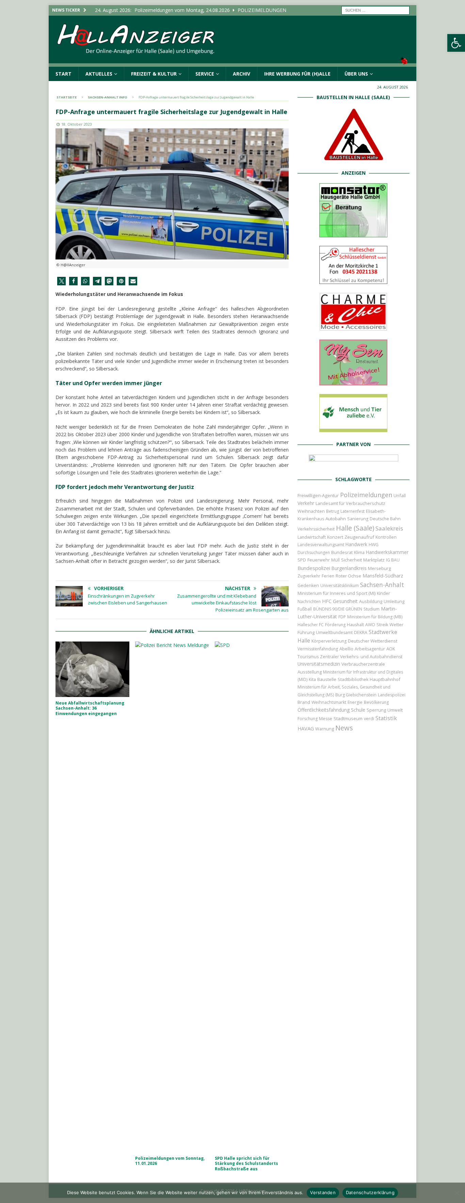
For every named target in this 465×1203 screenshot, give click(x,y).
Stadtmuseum (348, 718)
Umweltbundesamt (334, 632)
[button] (456, 43)
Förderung (335, 625)
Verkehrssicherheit (316, 529)
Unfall (400, 495)
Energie (355, 702)
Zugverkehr (309, 576)
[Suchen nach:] (375, 9)
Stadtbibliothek (353, 679)
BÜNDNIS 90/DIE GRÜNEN (337, 609)
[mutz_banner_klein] (353, 463)
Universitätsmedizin (319, 664)
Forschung (308, 719)
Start (63, 73)
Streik (382, 625)
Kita (312, 679)
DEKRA (360, 632)
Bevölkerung (376, 702)
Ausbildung (370, 601)
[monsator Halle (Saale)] (353, 233)
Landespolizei (391, 695)
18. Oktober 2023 (76, 124)
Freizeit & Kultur (154, 73)
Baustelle (326, 679)
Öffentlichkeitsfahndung (324, 710)
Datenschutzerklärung (370, 1192)
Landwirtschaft (312, 537)
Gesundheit (345, 601)
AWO (370, 625)
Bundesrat (342, 552)
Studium (372, 609)
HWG (374, 545)
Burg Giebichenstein (355, 695)
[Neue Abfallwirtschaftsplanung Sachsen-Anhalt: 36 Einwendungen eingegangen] (92, 669)
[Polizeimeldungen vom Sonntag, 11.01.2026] (172, 897)
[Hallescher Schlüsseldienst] (353, 279)
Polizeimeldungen (366, 494)
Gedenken (308, 585)
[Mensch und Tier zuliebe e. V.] (353, 428)
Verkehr (306, 503)
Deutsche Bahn (385, 519)
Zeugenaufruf (359, 537)
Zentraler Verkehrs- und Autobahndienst (361, 657)
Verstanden (323, 1192)
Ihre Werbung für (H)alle (297, 73)
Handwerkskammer (387, 552)
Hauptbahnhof (385, 679)
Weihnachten (311, 511)
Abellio (346, 649)
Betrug (332, 511)
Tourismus (308, 657)
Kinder (383, 593)
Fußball (305, 609)
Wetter (396, 624)
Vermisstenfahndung (318, 649)
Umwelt (395, 710)
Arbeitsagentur (370, 649)
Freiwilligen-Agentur (318, 495)
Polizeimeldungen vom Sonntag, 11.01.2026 (170, 1161)
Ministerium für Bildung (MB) (374, 617)
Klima (359, 552)
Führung (306, 632)
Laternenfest (352, 511)
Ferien (328, 576)
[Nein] (456, 1192)
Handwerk (356, 544)
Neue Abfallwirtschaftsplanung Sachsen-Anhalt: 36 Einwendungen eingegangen (89, 708)
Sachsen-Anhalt (382, 585)
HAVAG (306, 728)
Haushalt (355, 625)
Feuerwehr (318, 560)
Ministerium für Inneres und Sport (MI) (336, 593)
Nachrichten (309, 601)
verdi (369, 719)
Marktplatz (374, 560)
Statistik (386, 718)
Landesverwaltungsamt (321, 545)
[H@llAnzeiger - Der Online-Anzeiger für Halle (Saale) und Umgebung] (232, 62)
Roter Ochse (348, 576)
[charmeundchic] (353, 327)
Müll (335, 560)
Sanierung (357, 519)
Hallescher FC (311, 625)
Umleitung (394, 601)
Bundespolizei (314, 568)
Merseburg (379, 568)
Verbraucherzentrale (363, 664)
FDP (342, 617)
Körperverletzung (329, 641)
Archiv (241, 73)
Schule (358, 710)
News (344, 727)
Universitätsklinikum (339, 585)
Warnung (324, 729)
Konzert (335, 537)
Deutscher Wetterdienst (372, 641)
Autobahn (335, 519)
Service (204, 73)
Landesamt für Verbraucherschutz (350, 503)
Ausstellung (310, 672)
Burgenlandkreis (349, 568)
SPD (302, 560)
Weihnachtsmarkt (328, 702)
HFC (327, 601)
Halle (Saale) (355, 528)
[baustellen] (353, 157)
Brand (304, 702)
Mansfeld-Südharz (383, 575)
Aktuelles (98, 73)
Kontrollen (386, 537)
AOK (390, 649)
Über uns (356, 73)
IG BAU (393, 560)
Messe (325, 719)
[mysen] (353, 381)
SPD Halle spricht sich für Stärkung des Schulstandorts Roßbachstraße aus (246, 1163)
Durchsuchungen (314, 552)
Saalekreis (389, 528)
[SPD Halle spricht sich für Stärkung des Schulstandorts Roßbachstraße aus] (252, 897)
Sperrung (376, 710)
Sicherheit (351, 560)
